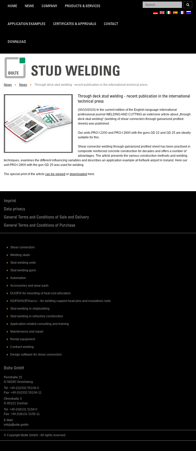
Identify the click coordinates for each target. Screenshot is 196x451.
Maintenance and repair (26, 331)
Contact (111, 24)
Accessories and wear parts (29, 285)
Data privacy (14, 209)
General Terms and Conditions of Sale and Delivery (46, 217)
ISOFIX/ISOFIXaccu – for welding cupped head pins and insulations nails (60, 301)
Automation (18, 278)
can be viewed (55, 174)
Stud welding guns (23, 270)
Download (17, 42)
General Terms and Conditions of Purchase (39, 226)
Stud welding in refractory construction (36, 316)
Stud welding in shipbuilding (30, 308)
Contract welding (22, 347)
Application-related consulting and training (39, 324)
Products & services (82, 6)
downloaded (78, 174)
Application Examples (26, 24)
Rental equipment (22, 339)
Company (49, 6)
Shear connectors (22, 247)
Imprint (10, 201)
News (29, 6)
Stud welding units (23, 262)
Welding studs (20, 255)
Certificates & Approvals (74, 24)
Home (12, 6)
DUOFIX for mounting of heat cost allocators (40, 293)
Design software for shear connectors (36, 354)
